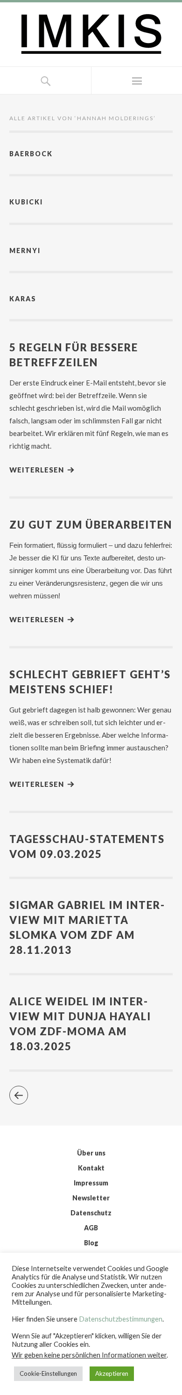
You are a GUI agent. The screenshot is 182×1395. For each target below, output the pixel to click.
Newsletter (91, 1198)
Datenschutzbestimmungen (120, 1319)
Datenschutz (91, 1213)
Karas (22, 299)
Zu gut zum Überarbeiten (90, 524)
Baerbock (31, 154)
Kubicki (26, 202)
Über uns (91, 1153)
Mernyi (25, 250)
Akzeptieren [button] (111, 1373)
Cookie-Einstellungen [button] (48, 1373)
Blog (91, 1243)
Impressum (91, 1183)
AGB (91, 1228)
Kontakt (91, 1168)
